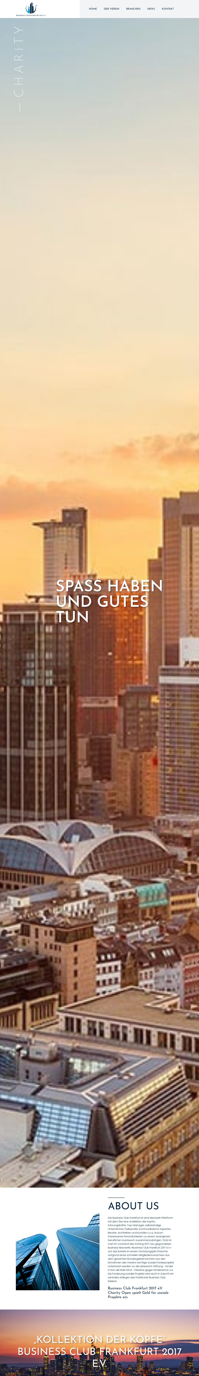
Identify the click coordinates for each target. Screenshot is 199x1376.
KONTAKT (168, 9)
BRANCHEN (133, 9)
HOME (93, 9)
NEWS (151, 9)
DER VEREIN (111, 9)
